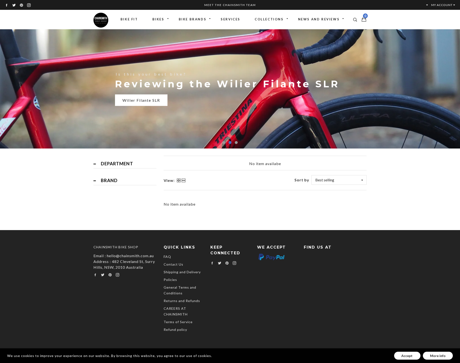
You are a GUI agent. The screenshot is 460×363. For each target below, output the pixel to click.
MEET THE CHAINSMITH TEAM (230, 5)
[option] (230, 89)
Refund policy (175, 329)
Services (230, 19)
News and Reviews (319, 19)
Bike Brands (193, 19)
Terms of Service (178, 322)
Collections (269, 19)
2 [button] (230, 142)
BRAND (109, 180)
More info (438, 356)
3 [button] (236, 142)
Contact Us (173, 264)
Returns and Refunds (182, 301)
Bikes (158, 19)
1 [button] (223, 142)
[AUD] (425, 5)
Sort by (301, 180)
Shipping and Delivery (182, 272)
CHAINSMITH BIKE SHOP (115, 247)
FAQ (167, 257)
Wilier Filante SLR (141, 100)
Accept (407, 356)
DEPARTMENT (117, 163)
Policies (170, 280)
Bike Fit (129, 19)
